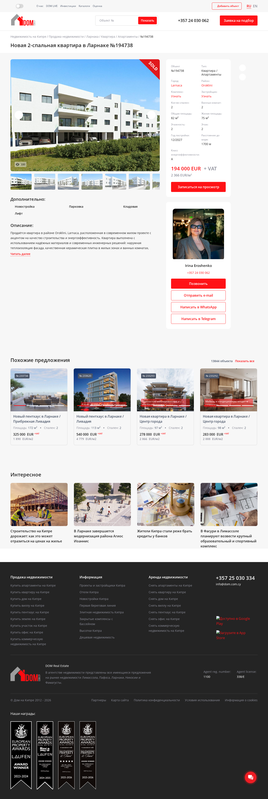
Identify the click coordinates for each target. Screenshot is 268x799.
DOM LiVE (52, 6)
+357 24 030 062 (193, 20)
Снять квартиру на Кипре (167, 592)
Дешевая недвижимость (97, 637)
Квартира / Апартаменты (119, 37)
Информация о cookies (241, 700)
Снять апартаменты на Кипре (170, 585)
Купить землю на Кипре (27, 619)
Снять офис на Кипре (164, 619)
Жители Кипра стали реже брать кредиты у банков (164, 533)
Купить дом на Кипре (25, 599)
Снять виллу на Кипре (165, 605)
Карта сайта (120, 700)
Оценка (97, 6)
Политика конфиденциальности (157, 700)
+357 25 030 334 (235, 578)
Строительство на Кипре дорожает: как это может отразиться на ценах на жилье (36, 536)
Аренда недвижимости (168, 577)
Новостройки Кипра (94, 599)
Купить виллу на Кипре (27, 605)
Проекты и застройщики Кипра (102, 585)
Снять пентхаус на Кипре (167, 612)
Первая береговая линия (98, 605)
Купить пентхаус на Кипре (29, 612)
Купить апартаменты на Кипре (33, 585)
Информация (91, 577)
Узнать (176, 96)
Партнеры (98, 700)
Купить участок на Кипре (28, 626)
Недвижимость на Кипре (28, 37)
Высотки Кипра (91, 631)
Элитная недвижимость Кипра (102, 612)
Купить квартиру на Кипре (29, 592)
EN (255, 6)
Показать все (244, 361)
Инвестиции (68, 6)
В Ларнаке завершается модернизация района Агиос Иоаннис (98, 536)
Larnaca (176, 85)
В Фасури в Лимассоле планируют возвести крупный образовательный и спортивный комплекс (228, 538)
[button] (151, 115)
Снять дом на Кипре (163, 599)
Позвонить (198, 283)
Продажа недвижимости (66, 37)
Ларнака (92, 37)
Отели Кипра (89, 592)
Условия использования (202, 700)
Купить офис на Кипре (26, 632)
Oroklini (207, 85)
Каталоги (84, 6)
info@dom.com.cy (228, 584)
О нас (39, 6)
